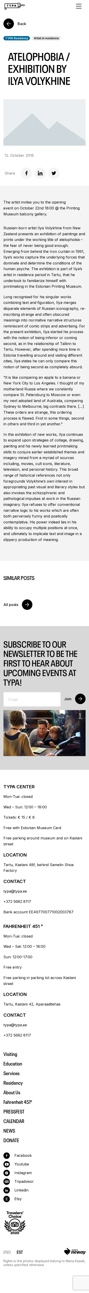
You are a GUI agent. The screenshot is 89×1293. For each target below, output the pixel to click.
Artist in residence (46, 38)
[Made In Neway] (75, 1252)
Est (20, 1251)
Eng (7, 1251)
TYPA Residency (16, 38)
